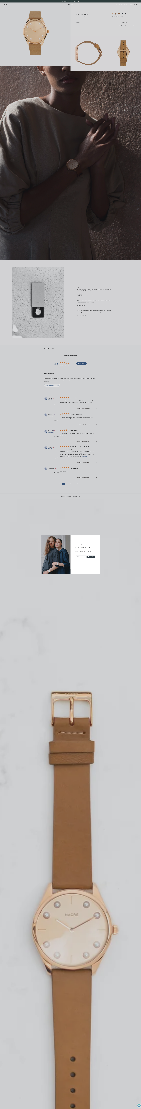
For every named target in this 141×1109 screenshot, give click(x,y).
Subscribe (91, 557)
